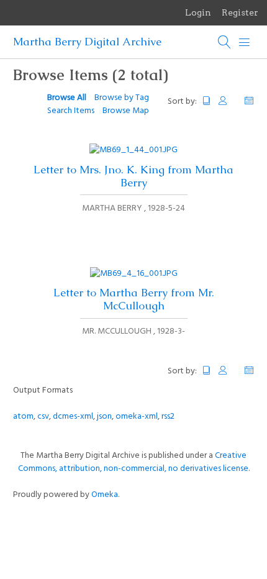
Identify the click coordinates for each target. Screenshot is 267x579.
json (104, 416)
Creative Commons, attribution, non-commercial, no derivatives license (133, 462)
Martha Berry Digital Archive (87, 41)
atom (23, 416)
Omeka (104, 495)
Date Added (249, 100)
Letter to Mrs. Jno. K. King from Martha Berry (133, 176)
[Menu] (245, 42)
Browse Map (125, 111)
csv (43, 416)
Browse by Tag (121, 98)
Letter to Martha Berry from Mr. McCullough (133, 299)
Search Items (70, 111)
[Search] (225, 42)
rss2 (167, 416)
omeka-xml (136, 416)
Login (198, 12)
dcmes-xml (73, 416)
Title (207, 100)
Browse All (66, 98)
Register (240, 12)
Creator (228, 100)
